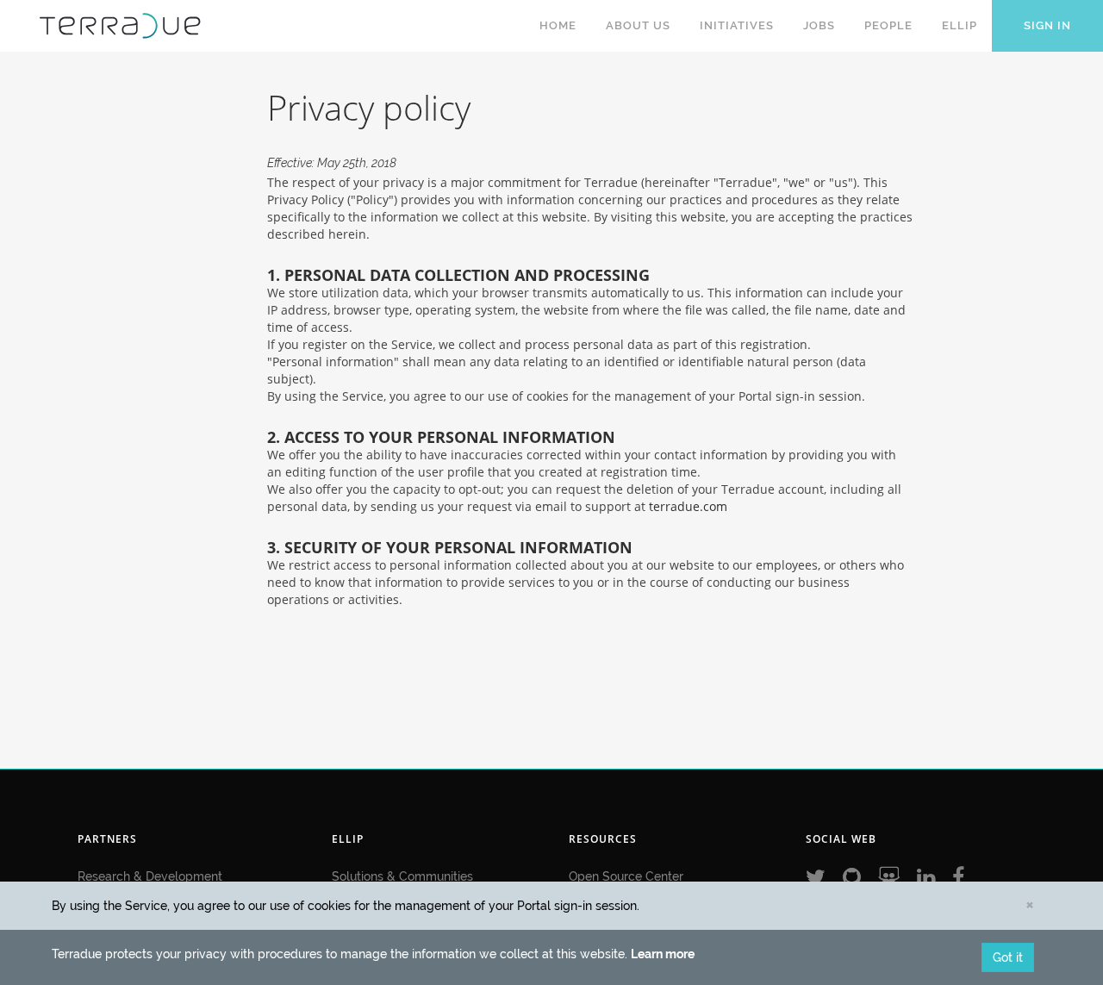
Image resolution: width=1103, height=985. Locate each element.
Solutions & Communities (402, 876)
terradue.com (688, 506)
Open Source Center (626, 876)
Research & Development (150, 876)
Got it (1008, 957)
